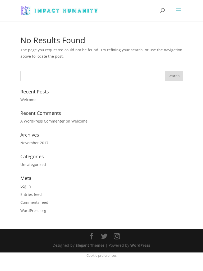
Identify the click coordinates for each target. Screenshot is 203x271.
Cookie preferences (101, 255)
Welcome (28, 99)
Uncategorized (33, 164)
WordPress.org (33, 210)
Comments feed (34, 202)
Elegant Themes (90, 245)
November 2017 (34, 142)
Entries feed (31, 194)
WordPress (140, 245)
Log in (25, 186)
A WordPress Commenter (42, 121)
